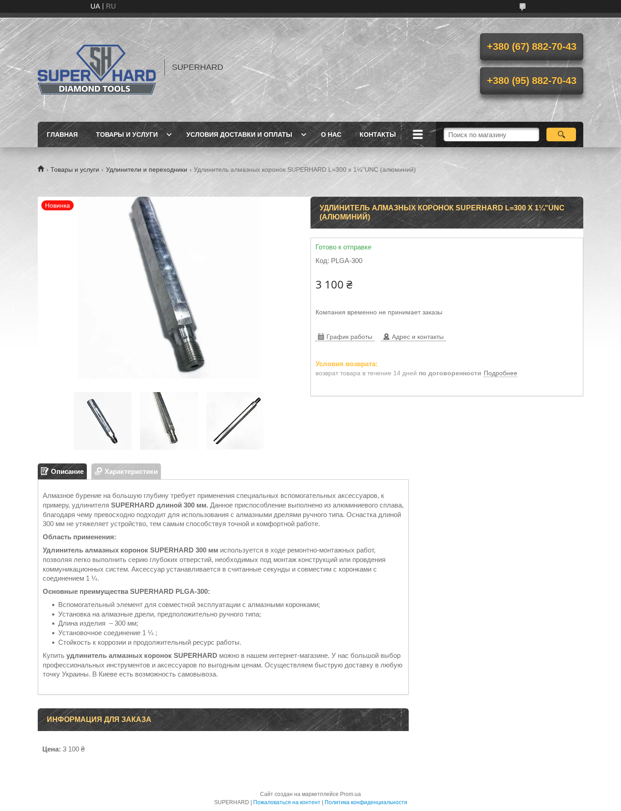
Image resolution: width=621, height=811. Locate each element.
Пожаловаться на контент (287, 802)
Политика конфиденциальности (366, 802)
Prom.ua (350, 794)
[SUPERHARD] (97, 67)
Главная (62, 134)
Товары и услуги (127, 134)
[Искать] (561, 134)
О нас (331, 134)
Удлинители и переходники (146, 169)
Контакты (378, 134)
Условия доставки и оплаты (239, 134)
